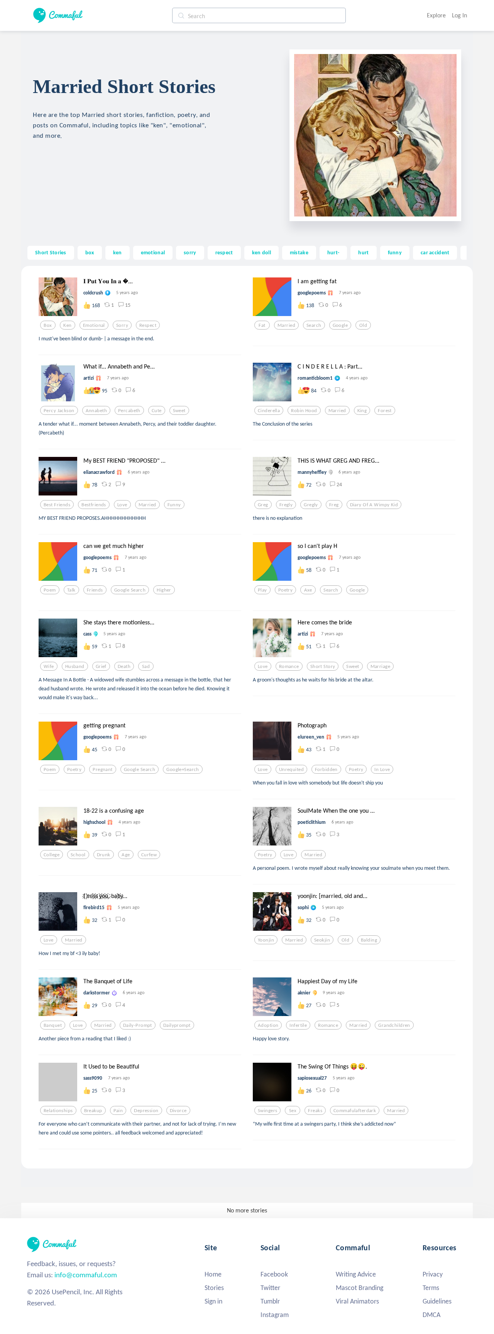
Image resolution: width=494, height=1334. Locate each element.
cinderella (269, 410)
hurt (363, 252)
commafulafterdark (354, 1110)
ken (117, 252)
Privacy (433, 1274)
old (363, 325)
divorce (178, 1110)
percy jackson (59, 410)
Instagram (275, 1314)
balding (369, 940)
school (78, 854)
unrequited (291, 769)
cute (157, 410)
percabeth (129, 410)
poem (50, 590)
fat (262, 325)
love (122, 504)
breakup (93, 1110)
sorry (190, 252)
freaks (315, 1110)
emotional (153, 252)
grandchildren (394, 1025)
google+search (182, 769)
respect (224, 252)
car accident (435, 252)
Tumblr (270, 1301)
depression (146, 1110)
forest (385, 410)
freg (334, 504)
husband (75, 666)
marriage (380, 666)
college (51, 854)
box (89, 252)
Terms (431, 1287)
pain (118, 1110)
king (362, 410)
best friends (57, 504)
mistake (299, 252)
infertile (298, 1025)
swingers (267, 1110)
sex (292, 1110)
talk (71, 590)
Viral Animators (357, 1301)
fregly (286, 504)
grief (101, 666)
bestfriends (93, 504)
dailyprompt (177, 1025)
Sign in (213, 1301)
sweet (179, 410)
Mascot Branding (359, 1287)
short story (322, 666)
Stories (214, 1287)
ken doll (261, 252)
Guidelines (437, 1301)
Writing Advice (356, 1274)
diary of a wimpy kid (374, 504)
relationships (58, 1110)
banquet (53, 1025)
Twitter (270, 1287)
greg (263, 504)
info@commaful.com (85, 1274)
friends (95, 590)
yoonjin (266, 940)
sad (146, 666)
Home (213, 1274)
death (124, 666)
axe (308, 590)
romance (289, 666)
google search (130, 590)
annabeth (96, 410)
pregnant (102, 769)
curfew (149, 854)
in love (382, 769)
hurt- (333, 252)
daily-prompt (137, 1025)
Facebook (274, 1274)
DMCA (431, 1314)
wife (49, 666)
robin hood (304, 410)
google (340, 325)
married (286, 325)
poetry (285, 590)
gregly (311, 504)
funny (395, 252)
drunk (103, 854)
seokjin (322, 940)
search (313, 325)
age (126, 854)
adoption (268, 1025)
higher (164, 590)
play (262, 590)
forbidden (326, 769)
